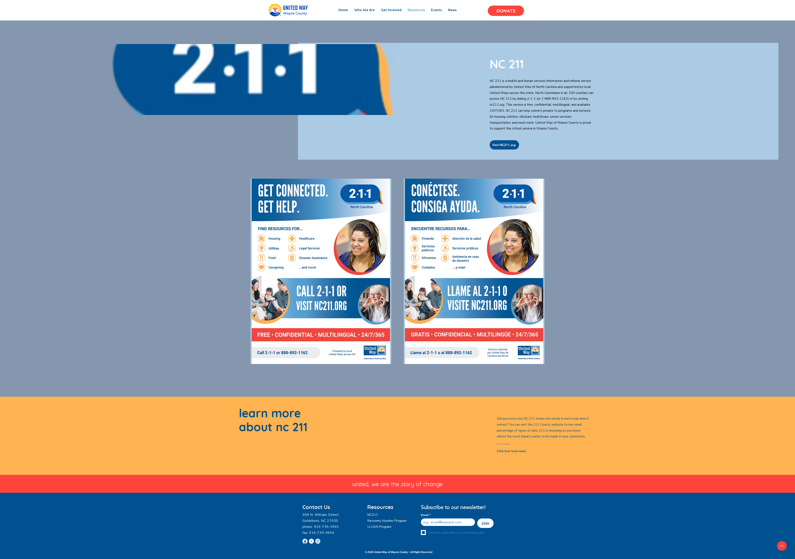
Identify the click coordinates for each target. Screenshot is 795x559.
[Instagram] (317, 541)
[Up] (782, 546)
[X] (311, 541)
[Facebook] (304, 541)
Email (426, 515)
